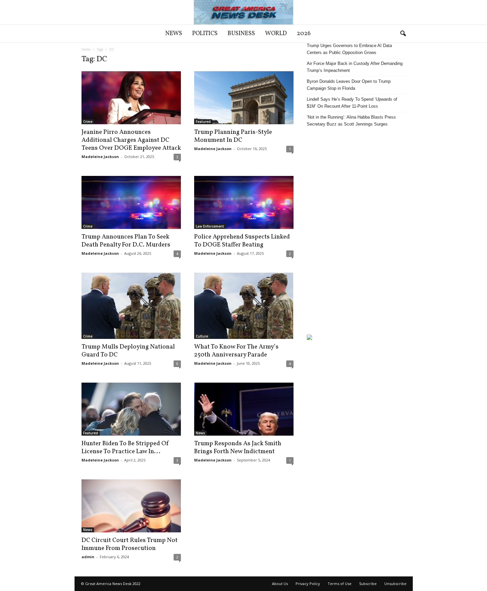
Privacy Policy (308, 583)
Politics (205, 33)
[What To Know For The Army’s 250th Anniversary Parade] (244, 306)
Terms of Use (340, 583)
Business (241, 33)
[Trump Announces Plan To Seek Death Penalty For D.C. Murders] (131, 202)
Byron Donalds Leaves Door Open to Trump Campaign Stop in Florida (349, 85)
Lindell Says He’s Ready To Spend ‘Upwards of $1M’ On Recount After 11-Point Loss (352, 103)
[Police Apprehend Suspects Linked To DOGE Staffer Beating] (244, 202)
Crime (87, 121)
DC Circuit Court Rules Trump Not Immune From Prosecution (129, 544)
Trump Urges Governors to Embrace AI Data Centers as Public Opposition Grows (349, 49)
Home (85, 49)
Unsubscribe (395, 583)
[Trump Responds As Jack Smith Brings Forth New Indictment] (244, 409)
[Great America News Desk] (243, 12)
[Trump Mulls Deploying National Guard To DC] (131, 306)
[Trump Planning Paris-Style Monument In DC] (244, 97)
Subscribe (368, 583)
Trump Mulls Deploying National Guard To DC (128, 351)
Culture (202, 336)
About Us (280, 583)
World (276, 33)
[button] (403, 34)
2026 (304, 33)
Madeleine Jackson (100, 156)
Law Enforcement (210, 226)
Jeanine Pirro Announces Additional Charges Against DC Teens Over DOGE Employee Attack (131, 140)
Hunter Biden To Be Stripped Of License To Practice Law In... (125, 447)
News (173, 33)
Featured (203, 121)
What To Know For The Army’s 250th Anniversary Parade (236, 351)
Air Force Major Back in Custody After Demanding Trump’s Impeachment (355, 67)
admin (87, 556)
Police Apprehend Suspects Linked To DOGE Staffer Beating (242, 241)
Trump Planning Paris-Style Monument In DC (233, 136)
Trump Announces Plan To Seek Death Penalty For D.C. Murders (125, 241)
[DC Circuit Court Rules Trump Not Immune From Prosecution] (131, 505)
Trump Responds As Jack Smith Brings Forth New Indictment (237, 447)
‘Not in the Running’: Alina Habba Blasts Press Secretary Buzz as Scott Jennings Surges (351, 121)
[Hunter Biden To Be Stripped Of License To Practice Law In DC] (131, 409)
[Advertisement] (356, 231)
